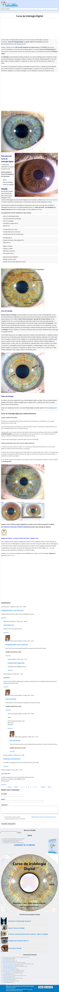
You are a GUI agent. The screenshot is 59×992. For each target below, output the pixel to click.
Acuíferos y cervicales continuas (9, 970)
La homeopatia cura (7, 981)
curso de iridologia (8, 625)
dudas (4, 982)
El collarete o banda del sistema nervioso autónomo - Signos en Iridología (28, 934)
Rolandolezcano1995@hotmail (16, 663)
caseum (4, 959)
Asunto (3, 799)
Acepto (41, 987)
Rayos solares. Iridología (14, 948)
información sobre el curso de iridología (12, 610)
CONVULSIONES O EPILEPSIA (8, 978)
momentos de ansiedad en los (9, 965)
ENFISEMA (5, 958)
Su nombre (4, 794)
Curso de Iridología (10, 699)
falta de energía (6, 961)
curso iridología (5, 773)
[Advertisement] (13, 28)
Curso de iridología (15, 740)
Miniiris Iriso (11, 555)
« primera (9, 787)
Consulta (4, 974)
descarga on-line (21, 44)
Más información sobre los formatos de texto (43, 817)
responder (3, 618)
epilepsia (4, 977)
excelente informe (6, 969)
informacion (6, 678)
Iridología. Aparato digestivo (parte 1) (18, 941)
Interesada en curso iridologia (11, 759)
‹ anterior (15, 787)
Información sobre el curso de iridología (16, 645)
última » (50, 787)
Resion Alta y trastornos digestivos (9, 962)
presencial (45, 42)
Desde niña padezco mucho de (9, 971)
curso (9, 717)
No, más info (48, 987)
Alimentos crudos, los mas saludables (10, 975)
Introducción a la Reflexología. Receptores (19, 921)
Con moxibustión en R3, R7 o (8, 973)
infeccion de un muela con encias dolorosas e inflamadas (14, 963)
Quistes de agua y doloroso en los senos (11, 966)
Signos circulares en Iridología (16, 928)
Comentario (4, 805)
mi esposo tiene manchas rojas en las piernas (12, 957)
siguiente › (43, 787)
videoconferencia (8, 44)
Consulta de (5, 967)
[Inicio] (9, 3)
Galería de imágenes (51, 200)
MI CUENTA (3, 985)
